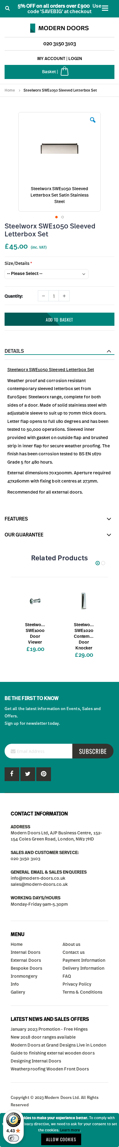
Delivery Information (83, 968)
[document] (59, 1130)
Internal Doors (25, 952)
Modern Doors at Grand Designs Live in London (58, 1045)
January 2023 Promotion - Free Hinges (49, 1029)
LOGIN (75, 59)
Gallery (18, 992)
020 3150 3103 (59, 43)
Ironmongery (24, 976)
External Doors (26, 960)
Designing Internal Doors (36, 1061)
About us (72, 944)
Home (10, 90)
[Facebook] (12, 774)
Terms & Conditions (82, 992)
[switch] (13, 1138)
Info (15, 984)
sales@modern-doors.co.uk (39, 884)
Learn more (70, 1130)
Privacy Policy (77, 984)
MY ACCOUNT (51, 59)
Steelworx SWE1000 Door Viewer (35, 634)
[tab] (59, 351)
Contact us (74, 952)
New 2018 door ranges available (43, 1037)
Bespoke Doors (26, 968)
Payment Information (84, 960)
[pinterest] (27, 774)
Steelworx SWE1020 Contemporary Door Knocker (84, 636)
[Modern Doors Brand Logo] (59, 27)
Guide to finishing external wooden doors (53, 1053)
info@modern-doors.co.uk (38, 878)
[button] (92, 124)
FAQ (67, 976)
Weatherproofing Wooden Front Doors (50, 1069)
